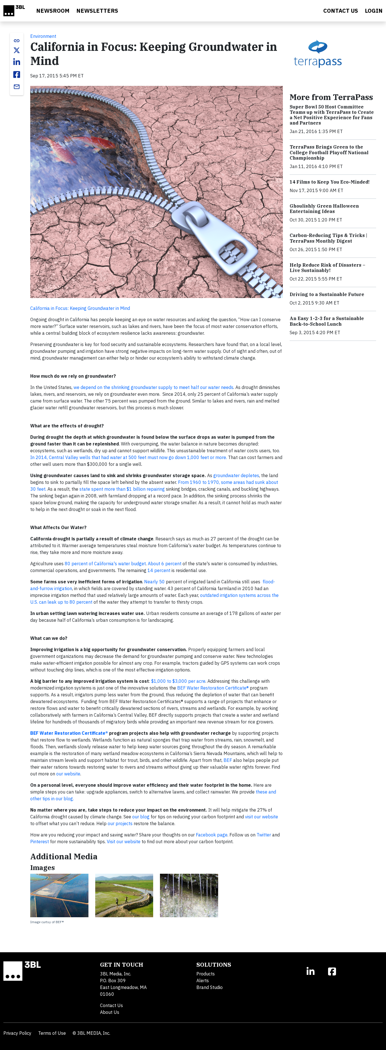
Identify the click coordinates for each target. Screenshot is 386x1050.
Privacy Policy (17, 1033)
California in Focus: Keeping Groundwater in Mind (80, 308)
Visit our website (123, 841)
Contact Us (111, 1005)
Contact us (340, 10)
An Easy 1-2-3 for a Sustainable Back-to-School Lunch (327, 321)
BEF (228, 760)
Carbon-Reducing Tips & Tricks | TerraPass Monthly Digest (328, 238)
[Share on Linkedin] (16, 62)
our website (68, 774)
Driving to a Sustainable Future (327, 294)
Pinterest (39, 841)
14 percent (159, 570)
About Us (109, 1012)
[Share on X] (16, 50)
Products (205, 974)
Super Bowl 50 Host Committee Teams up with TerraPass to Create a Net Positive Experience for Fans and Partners (332, 115)
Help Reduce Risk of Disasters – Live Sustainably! (327, 267)
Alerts (202, 980)
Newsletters (97, 10)
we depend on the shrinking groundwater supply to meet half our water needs (153, 387)
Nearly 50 (154, 581)
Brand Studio (209, 987)
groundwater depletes (236, 475)
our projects (120, 823)
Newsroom (53, 10)
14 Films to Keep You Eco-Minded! (330, 182)
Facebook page (211, 835)
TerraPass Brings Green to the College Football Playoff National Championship (329, 152)
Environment (43, 36)
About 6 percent (164, 563)
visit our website (261, 816)
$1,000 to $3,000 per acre (178, 681)
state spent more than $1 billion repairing (122, 489)
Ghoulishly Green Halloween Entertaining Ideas (324, 208)
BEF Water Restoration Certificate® (213, 688)
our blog (140, 816)
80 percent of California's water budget (105, 563)
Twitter (264, 835)
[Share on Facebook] (16, 74)
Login (374, 10)
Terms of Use (52, 1033)
